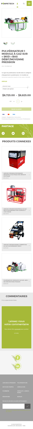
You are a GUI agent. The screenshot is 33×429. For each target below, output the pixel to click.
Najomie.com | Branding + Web (16, 425)
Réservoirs (6, 396)
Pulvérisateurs (22, 383)
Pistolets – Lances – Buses (23, 391)
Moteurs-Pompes (8, 387)
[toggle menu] (29, 3)
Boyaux (19, 396)
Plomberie (6, 391)
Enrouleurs (21, 387)
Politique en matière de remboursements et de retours (18, 411)
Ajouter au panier (16, 109)
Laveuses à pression (9, 383)
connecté (17, 329)
